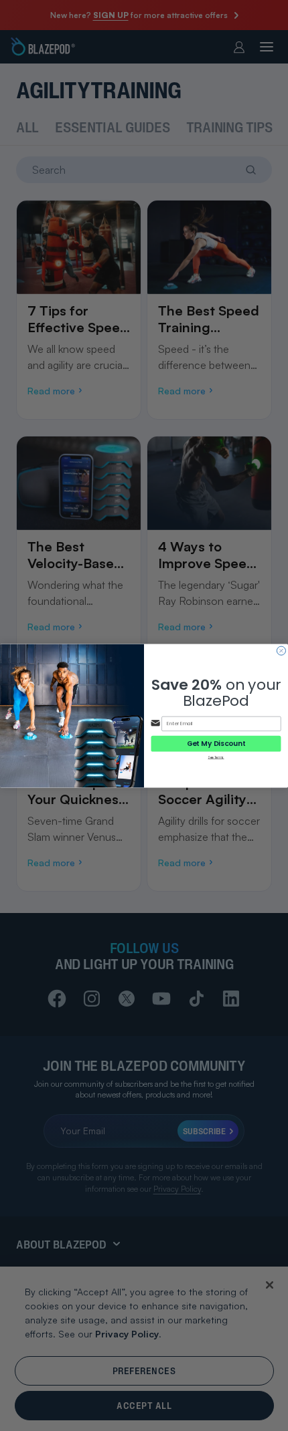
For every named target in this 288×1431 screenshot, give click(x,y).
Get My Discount (216, 743)
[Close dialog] (281, 650)
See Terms (216, 757)
